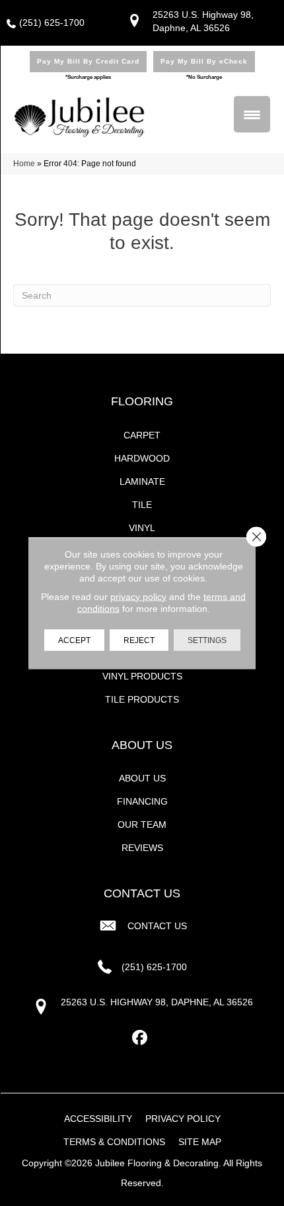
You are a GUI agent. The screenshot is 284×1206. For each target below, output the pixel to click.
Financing (142, 801)
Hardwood (142, 458)
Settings (207, 639)
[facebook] (140, 1038)
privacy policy (138, 596)
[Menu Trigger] (252, 114)
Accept (74, 639)
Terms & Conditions (114, 1141)
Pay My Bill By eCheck (204, 61)
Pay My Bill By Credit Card (88, 61)
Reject (139, 639)
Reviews (142, 847)
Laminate (142, 481)
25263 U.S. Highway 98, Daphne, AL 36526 (157, 1002)
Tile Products (142, 699)
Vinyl (142, 528)
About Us (142, 778)
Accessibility (98, 1118)
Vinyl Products (142, 676)
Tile (142, 504)
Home (24, 163)
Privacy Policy (183, 1118)
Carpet (142, 435)
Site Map (199, 1141)
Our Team (142, 824)
